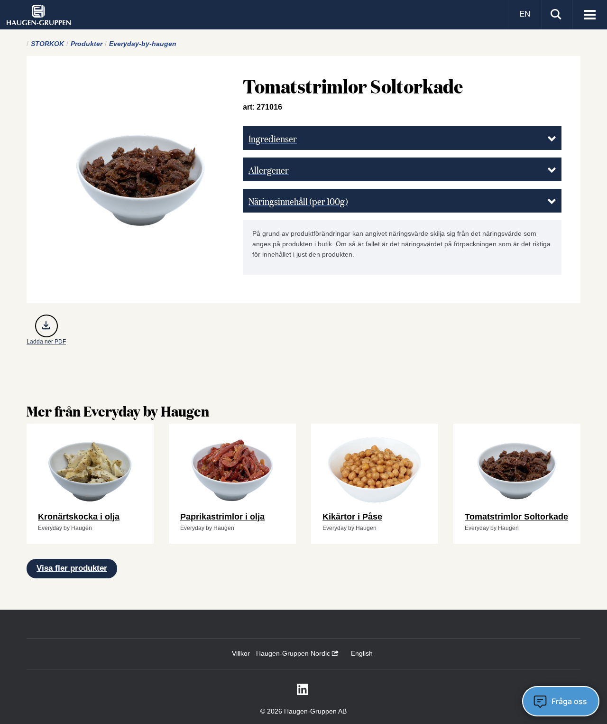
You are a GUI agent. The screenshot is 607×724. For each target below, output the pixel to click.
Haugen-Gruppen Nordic (294, 653)
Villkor (241, 653)
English (362, 653)
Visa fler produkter (72, 568)
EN (524, 14)
